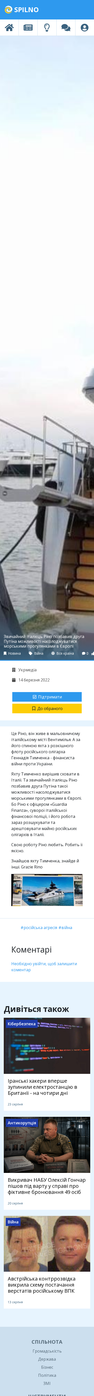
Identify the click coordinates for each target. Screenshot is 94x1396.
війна (66, 927)
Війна (38, 653)
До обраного (50, 708)
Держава (47, 1359)
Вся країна (65, 653)
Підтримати (50, 697)
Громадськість (47, 1351)
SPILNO (26, 9)
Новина (14, 653)
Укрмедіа (27, 670)
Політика (47, 1375)
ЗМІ (47, 1383)
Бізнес (47, 1367)
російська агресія (40, 927)
